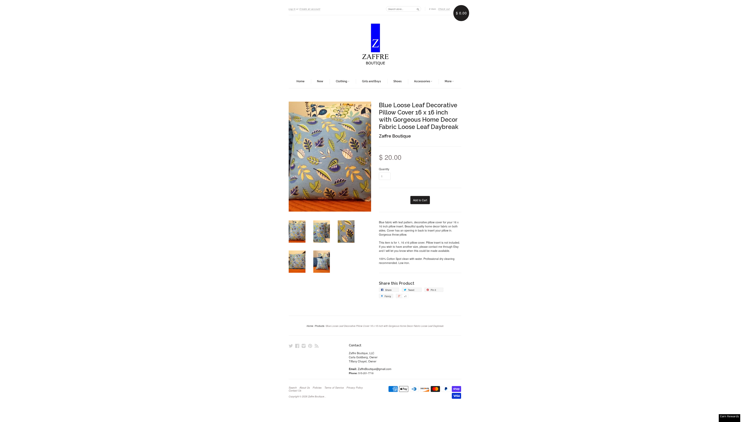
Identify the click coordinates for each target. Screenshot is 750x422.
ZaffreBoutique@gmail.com (374, 369)
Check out (444, 8)
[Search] (418, 9)
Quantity (384, 169)
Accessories (422, 81)
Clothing (342, 81)
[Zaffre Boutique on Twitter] (291, 345)
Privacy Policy (354, 387)
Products (319, 325)
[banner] (375, 45)
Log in (292, 8)
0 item (432, 8)
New (320, 81)
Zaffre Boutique (395, 136)
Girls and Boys (371, 81)
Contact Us (295, 390)
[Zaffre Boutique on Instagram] (304, 345)
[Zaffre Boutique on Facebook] (297, 345)
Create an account (309, 8)
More (448, 81)
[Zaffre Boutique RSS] (316, 345)
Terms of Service (334, 387)
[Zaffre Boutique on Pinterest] (310, 345)
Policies (317, 387)
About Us (304, 387)
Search (293, 387)
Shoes (397, 81)
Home (300, 81)
